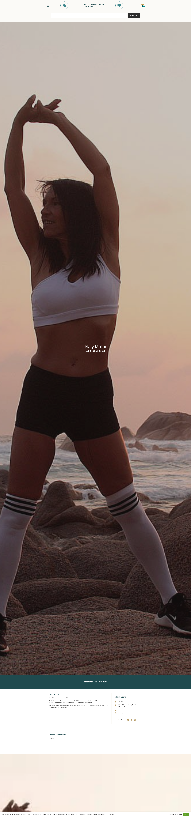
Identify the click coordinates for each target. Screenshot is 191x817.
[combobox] (89, 15)
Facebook (120, 713)
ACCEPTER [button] (186, 814)
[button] (128, 720)
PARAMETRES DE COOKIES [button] (175, 814)
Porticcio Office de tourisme (94, 6)
